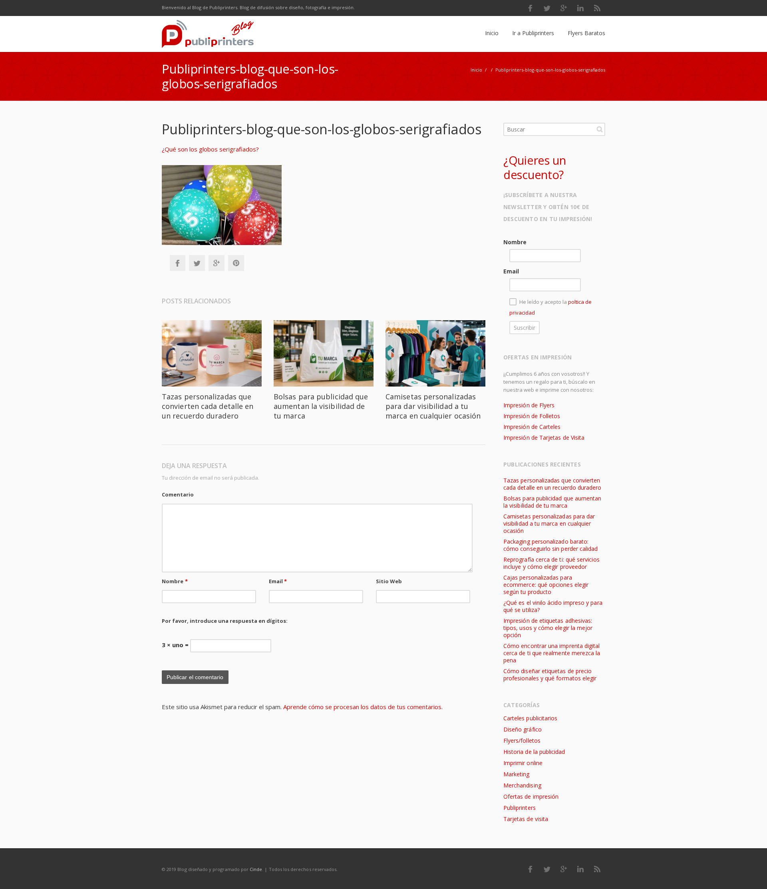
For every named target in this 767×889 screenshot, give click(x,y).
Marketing (516, 774)
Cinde (256, 869)
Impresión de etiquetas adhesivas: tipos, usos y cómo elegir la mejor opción (547, 628)
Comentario (178, 494)
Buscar (599, 129)
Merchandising (522, 785)
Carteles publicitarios (530, 718)
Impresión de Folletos (531, 416)
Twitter (547, 8)
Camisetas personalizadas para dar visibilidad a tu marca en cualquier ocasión (433, 406)
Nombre (175, 581)
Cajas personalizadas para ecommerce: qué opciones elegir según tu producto (545, 585)
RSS (597, 8)
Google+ (217, 263)
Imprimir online (522, 763)
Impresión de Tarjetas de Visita (543, 437)
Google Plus (564, 8)
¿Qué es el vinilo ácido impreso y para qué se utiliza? (552, 606)
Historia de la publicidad (534, 751)
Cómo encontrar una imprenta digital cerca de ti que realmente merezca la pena (551, 653)
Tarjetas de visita (525, 819)
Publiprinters (519, 807)
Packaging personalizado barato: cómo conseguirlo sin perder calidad (550, 545)
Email (278, 581)
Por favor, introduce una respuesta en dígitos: (225, 620)
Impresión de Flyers (528, 405)
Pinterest (236, 263)
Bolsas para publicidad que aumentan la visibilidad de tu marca (321, 406)
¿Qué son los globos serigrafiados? (210, 149)
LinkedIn (580, 8)
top (751, 873)
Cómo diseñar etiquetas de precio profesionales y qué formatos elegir (549, 674)
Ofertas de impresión (530, 796)
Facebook (530, 8)
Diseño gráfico (522, 729)
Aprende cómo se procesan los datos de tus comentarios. (363, 707)
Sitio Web (389, 581)
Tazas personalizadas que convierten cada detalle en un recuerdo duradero (207, 406)
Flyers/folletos (521, 740)
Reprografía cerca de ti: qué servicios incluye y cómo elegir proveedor (551, 563)
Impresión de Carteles (531, 427)
